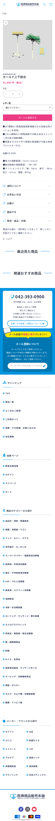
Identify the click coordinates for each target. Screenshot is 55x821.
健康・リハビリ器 (13, 702)
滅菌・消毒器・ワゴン (16, 529)
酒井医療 (33, 766)
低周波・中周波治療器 (16, 564)
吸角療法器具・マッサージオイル (21, 667)
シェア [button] (9, 238)
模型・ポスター (12, 685)
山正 (31, 731)
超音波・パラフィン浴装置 (18, 590)
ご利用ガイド (11, 419)
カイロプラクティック (15, 624)
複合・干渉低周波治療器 (17, 572)
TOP (4, 13)
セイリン (9, 731)
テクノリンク (11, 774)
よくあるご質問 (13, 410)
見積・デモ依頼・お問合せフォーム (26, 323)
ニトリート (10, 749)
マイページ (10, 483)
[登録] (44, 366)
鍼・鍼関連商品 (12, 642)
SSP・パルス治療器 (14, 581)
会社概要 (9, 436)
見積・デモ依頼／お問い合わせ (20, 427)
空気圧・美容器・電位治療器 (19, 633)
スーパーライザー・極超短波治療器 (22, 555)
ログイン (9, 474)
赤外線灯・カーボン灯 (16, 546)
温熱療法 (9, 598)
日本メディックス (37, 774)
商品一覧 (9, 401)
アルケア (9, 757)
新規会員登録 (11, 465)
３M (31, 749)
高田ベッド (34, 757)
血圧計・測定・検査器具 (17, 520)
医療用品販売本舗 (24, 819)
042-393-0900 (29, 296)
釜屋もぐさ (34, 740)
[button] (4, 4)
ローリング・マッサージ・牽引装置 (22, 616)
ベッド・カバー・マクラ (17, 538)
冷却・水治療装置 (13, 607)
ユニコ (8, 740)
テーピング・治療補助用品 (18, 676)
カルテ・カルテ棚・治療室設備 (20, 693)
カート (8, 491)
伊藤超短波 (10, 766)
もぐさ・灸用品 (12, 659)
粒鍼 (7, 650)
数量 (5, 88)
